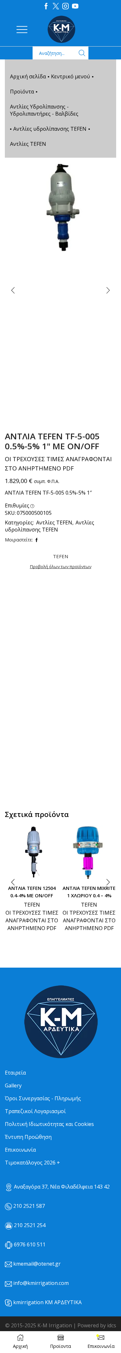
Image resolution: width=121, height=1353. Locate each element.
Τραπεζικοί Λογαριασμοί (35, 1111)
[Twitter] (56, 6)
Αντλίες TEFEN (28, 143)
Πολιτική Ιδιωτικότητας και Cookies (49, 1124)
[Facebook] (46, 6)
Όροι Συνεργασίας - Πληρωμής (43, 1098)
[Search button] (82, 53)
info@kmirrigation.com (41, 1283)
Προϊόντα (22, 91)
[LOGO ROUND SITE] (60, 1022)
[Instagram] (65, 6)
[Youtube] (75, 6)
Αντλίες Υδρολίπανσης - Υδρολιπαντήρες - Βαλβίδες (44, 110)
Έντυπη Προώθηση (28, 1136)
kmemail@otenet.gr (37, 1263)
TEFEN (32, 904)
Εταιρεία (15, 1072)
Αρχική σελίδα (28, 76)
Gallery (13, 1085)
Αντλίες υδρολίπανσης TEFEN (49, 128)
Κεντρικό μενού (70, 76)
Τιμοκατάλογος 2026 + (32, 1162)
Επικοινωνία (20, 1149)
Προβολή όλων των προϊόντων (60, 566)
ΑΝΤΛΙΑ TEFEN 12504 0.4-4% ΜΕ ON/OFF (31, 891)
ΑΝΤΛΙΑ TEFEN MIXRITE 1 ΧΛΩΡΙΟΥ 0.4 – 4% (89, 891)
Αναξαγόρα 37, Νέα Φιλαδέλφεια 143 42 (61, 1186)
